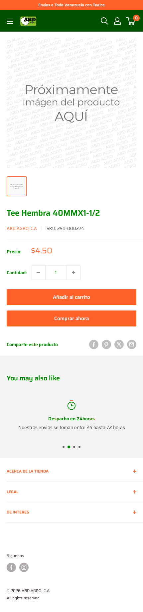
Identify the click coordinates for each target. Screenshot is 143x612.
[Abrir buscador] (104, 21)
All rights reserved (23, 598)
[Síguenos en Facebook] (11, 567)
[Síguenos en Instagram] (24, 567)
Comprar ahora (71, 318)
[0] (131, 21)
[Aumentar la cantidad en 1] (73, 273)
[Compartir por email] (131, 344)
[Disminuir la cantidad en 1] (38, 273)
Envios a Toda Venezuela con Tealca (71, 5)
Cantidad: (17, 272)
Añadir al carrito (71, 297)
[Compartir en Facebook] (93, 344)
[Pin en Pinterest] (106, 344)
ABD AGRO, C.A (22, 228)
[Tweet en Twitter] (119, 344)
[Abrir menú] (10, 21)
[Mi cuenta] (117, 21)
